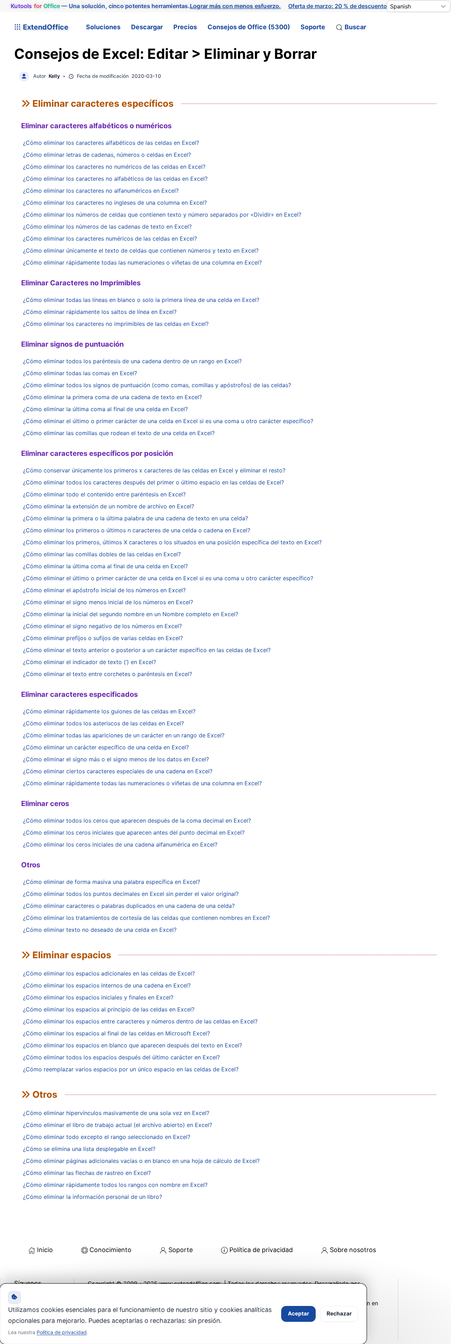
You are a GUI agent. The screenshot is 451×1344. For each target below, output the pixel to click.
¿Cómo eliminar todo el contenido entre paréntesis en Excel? (104, 494)
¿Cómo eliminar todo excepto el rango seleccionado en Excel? (106, 1136)
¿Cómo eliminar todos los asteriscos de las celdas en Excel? (103, 723)
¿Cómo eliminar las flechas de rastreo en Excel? (87, 1172)
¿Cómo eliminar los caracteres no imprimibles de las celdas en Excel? (116, 323)
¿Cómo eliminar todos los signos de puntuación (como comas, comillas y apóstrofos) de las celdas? (157, 385)
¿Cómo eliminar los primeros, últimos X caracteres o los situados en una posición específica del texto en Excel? (172, 542)
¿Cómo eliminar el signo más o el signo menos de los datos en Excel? (116, 759)
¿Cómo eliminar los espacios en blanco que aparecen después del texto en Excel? (132, 1045)
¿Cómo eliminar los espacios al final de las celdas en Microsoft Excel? (116, 1033)
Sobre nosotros (353, 1249)
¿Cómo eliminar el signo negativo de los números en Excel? (102, 626)
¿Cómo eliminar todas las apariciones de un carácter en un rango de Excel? (123, 735)
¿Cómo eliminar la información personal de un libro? (92, 1196)
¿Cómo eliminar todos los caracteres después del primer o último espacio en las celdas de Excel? (153, 482)
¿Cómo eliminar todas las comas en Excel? (80, 373)
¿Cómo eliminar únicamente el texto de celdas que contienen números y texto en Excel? (141, 250)
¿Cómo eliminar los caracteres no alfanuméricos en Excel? (101, 190)
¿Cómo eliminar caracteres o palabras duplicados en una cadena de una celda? (129, 905)
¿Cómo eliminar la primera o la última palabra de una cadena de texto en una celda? (135, 518)
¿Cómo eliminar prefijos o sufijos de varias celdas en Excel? (103, 638)
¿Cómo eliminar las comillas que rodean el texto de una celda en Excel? (119, 432)
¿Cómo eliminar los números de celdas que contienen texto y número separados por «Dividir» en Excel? (162, 214)
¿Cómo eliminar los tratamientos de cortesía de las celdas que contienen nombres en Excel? (146, 917)
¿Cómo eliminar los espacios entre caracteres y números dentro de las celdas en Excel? (140, 1021)
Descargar (147, 27)
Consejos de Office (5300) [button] (249, 27)
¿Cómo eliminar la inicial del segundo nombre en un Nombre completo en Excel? (130, 614)
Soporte (313, 27)
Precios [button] (185, 27)
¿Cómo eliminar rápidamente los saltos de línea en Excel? (100, 311)
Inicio (45, 1249)
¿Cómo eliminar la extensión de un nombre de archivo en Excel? (108, 506)
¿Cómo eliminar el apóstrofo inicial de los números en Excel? (104, 590)
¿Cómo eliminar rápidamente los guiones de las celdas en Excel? (109, 711)
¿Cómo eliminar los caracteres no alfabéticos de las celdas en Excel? (115, 178)
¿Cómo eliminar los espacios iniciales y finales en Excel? (98, 997)
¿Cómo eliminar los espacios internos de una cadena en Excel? (107, 985)
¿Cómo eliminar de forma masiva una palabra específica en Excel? (111, 881)
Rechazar (339, 1313)
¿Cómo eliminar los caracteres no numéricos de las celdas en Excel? (114, 166)
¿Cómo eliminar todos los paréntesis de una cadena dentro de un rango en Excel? (132, 361)
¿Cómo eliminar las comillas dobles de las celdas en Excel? (102, 554)
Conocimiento (110, 1249)
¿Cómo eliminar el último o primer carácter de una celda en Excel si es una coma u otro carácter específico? (168, 421)
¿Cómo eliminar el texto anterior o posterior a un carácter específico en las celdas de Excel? (147, 650)
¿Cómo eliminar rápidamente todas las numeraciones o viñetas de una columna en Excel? (142, 262)
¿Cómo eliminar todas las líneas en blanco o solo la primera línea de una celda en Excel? (141, 299)
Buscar (355, 27)
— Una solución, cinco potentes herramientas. (146, 6)
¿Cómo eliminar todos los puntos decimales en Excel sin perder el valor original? (131, 893)
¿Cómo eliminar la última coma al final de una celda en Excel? (105, 409)
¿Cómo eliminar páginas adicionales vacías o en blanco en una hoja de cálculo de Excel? (141, 1160)
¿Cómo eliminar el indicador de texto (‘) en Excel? (89, 661)
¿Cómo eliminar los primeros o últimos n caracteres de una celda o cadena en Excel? (136, 530)
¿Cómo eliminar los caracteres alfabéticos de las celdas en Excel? (111, 142)
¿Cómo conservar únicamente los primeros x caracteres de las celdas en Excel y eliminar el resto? (154, 470)
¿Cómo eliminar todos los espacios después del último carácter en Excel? (121, 1057)
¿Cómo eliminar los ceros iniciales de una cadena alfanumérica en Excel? (120, 844)
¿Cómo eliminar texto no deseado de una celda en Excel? (100, 929)
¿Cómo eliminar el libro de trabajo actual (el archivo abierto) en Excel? (117, 1124)
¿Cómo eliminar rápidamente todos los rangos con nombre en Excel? (115, 1184)
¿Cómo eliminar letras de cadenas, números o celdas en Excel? (107, 154)
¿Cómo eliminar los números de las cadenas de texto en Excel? (107, 226)
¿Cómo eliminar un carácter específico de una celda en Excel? (106, 747)
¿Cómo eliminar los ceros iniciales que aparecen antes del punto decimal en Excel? (134, 832)
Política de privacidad (261, 1249)
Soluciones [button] (103, 27)
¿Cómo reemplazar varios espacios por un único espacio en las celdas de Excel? (131, 1069)
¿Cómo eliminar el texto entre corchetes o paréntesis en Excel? (107, 673)
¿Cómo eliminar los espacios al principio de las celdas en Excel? (108, 1009)
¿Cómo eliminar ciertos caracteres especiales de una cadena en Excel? (117, 771)
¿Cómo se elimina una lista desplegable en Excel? (89, 1148)
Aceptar (298, 1313)
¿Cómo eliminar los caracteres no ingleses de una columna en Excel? (115, 202)
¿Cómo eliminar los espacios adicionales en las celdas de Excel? (109, 973)
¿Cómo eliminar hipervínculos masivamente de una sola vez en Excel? (116, 1112)
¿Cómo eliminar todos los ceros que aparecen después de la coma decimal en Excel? (137, 820)
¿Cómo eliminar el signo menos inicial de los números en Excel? (108, 602)
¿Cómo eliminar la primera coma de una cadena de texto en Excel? (112, 397)
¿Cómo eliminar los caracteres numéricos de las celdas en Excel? (110, 238)
